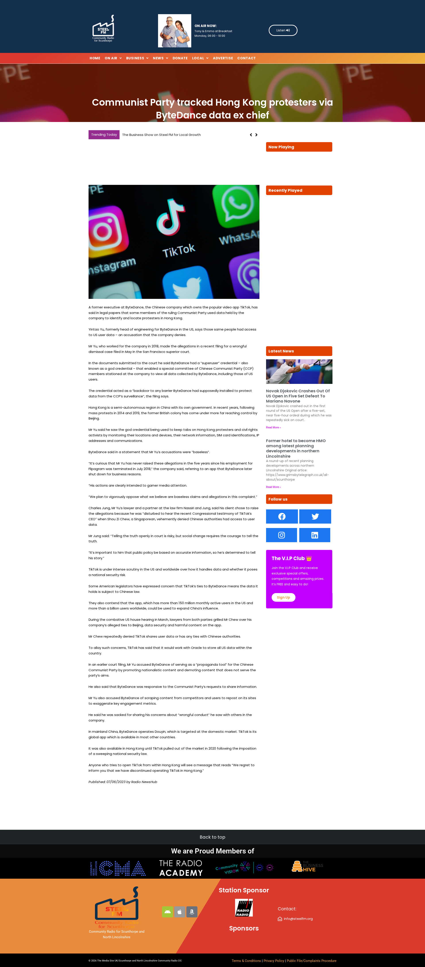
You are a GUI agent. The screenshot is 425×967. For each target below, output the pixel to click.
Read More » (273, 427)
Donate (180, 58)
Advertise (223, 58)
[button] (256, 135)
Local (198, 58)
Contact (246, 58)
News (158, 58)
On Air (111, 58)
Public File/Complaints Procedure (311, 961)
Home (95, 58)
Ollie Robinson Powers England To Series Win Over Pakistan (188, 134)
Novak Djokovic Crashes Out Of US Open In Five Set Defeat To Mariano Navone (298, 396)
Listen (281, 30)
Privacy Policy (274, 961)
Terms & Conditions (246, 961)
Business (135, 58)
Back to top (212, 837)
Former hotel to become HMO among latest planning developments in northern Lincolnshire (296, 448)
